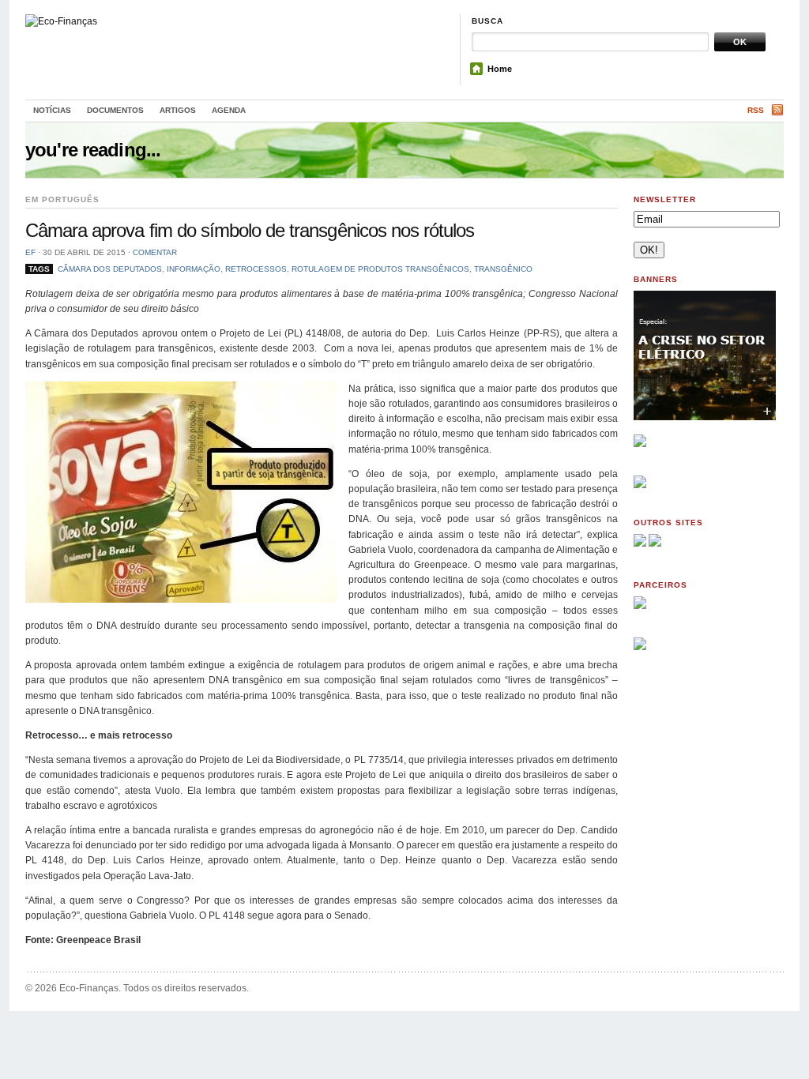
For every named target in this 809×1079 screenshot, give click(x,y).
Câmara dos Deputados (110, 269)
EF (30, 252)
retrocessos (256, 269)
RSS (755, 110)
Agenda (229, 110)
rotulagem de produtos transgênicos (380, 269)
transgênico (503, 269)
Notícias (52, 110)
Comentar (155, 252)
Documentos (115, 110)
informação (193, 269)
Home (499, 68)
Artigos (178, 110)
